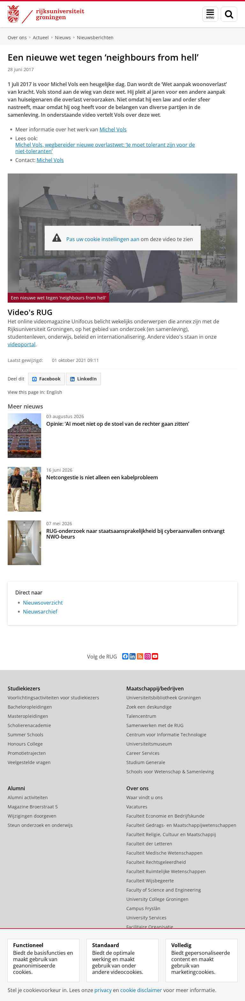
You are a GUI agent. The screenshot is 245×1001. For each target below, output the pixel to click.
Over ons (17, 37)
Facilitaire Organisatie (149, 927)
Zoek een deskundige (149, 707)
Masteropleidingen (28, 716)
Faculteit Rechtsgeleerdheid (156, 862)
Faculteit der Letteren (149, 844)
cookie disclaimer (141, 990)
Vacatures (136, 807)
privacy (103, 990)
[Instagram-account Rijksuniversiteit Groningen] (148, 656)
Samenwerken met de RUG (154, 725)
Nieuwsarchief (40, 611)
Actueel (41, 37)
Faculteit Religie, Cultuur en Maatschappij (171, 834)
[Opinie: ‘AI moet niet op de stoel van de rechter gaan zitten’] (24, 435)
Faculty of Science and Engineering (163, 890)
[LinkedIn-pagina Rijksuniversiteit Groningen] (133, 656)
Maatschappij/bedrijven (155, 688)
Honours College (25, 744)
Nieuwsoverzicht (43, 603)
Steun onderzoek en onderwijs (40, 825)
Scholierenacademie (29, 725)
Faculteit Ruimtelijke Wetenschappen (166, 871)
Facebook (50, 379)
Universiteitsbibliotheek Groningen (163, 698)
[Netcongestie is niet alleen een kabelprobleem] (24, 489)
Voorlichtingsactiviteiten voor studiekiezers (53, 698)
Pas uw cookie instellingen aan (102, 239)
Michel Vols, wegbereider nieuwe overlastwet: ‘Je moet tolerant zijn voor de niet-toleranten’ (105, 148)
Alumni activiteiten (28, 797)
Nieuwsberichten (95, 37)
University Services (146, 918)
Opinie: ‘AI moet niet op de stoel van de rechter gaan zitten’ (118, 424)
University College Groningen (157, 899)
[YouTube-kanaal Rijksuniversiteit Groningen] (155, 656)
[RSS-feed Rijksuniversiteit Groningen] (140, 656)
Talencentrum (141, 716)
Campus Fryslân (143, 908)
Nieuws (63, 37)
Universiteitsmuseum (149, 744)
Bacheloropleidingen (30, 707)
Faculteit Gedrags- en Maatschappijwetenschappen (181, 825)
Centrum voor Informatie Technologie (166, 735)
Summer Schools (25, 735)
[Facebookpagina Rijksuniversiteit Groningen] (125, 656)
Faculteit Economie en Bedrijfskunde (165, 816)
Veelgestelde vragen (29, 762)
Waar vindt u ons (144, 797)
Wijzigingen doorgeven (32, 816)
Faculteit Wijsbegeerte (150, 881)
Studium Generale (145, 762)
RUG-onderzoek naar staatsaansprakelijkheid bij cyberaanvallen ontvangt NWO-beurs (135, 534)
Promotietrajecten (27, 753)
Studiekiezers (24, 688)
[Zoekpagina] (229, 14)
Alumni (16, 788)
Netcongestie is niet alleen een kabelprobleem (102, 477)
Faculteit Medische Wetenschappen (164, 853)
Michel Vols (113, 129)
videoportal (21, 344)
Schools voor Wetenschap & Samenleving (170, 772)
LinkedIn (87, 379)
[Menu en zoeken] (210, 14)
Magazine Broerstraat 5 (33, 807)
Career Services (143, 753)
